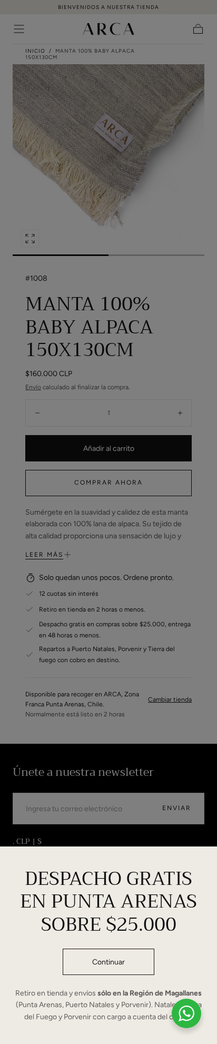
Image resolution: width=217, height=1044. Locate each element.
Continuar (108, 962)
